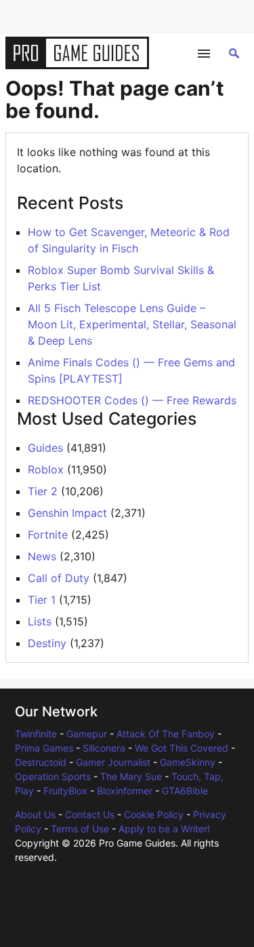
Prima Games (44, 748)
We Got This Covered (181, 748)
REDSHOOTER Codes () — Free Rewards (132, 400)
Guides (45, 448)
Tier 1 (42, 599)
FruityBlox (65, 790)
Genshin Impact (67, 513)
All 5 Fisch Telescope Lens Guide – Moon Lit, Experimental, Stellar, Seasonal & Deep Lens (132, 324)
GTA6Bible (185, 790)
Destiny (47, 643)
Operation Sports (53, 776)
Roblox (46, 469)
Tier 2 (43, 491)
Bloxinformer (124, 790)
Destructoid (40, 762)
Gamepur (86, 733)
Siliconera (104, 748)
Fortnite (48, 534)
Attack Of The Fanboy (166, 733)
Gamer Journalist (113, 762)
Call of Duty (58, 578)
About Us (35, 814)
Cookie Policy (154, 814)
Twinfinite (36, 733)
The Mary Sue (131, 776)
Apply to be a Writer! (164, 828)
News (42, 556)
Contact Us (89, 814)
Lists (39, 621)
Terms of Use (80, 828)
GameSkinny (187, 762)
